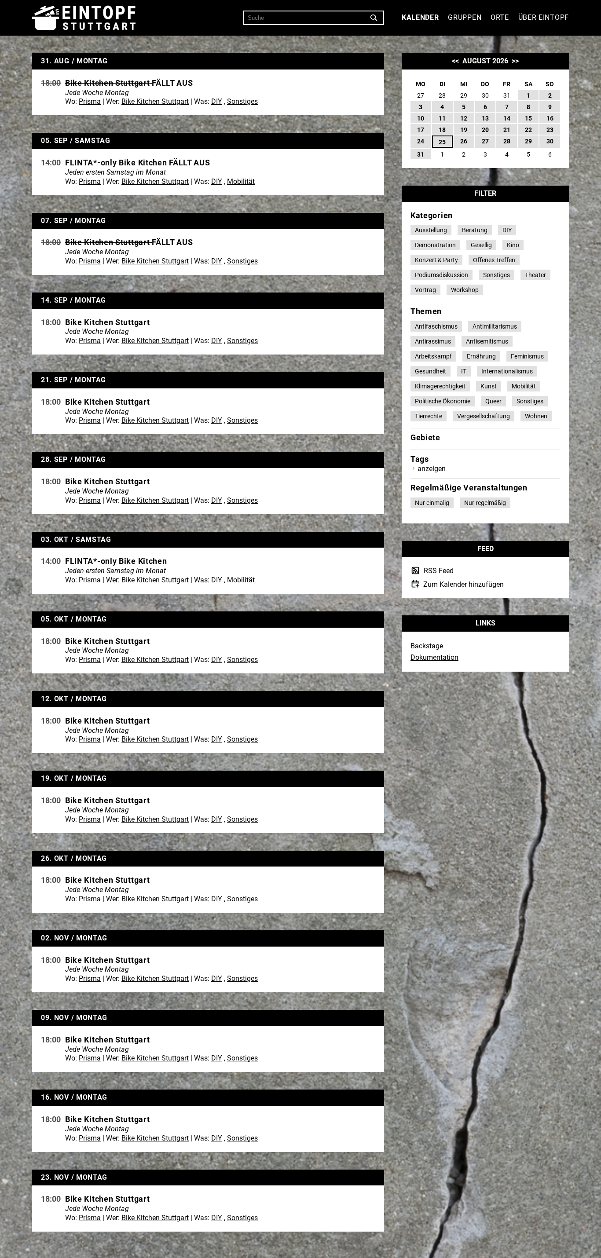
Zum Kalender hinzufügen (462, 584)
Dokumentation (434, 657)
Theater (535, 274)
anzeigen (432, 468)
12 (463, 118)
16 (549, 118)
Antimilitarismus (495, 326)
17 (420, 129)
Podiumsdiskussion (441, 274)
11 (442, 118)
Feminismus (527, 356)
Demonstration (435, 245)
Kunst (488, 386)
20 (485, 129)
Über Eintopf (543, 17)
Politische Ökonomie (442, 401)
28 (506, 141)
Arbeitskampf (433, 356)
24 (420, 141)
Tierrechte (428, 416)
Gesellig (481, 245)
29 (528, 141)
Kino (513, 245)
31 (420, 154)
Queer (493, 401)
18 (442, 129)
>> (515, 61)
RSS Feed (438, 571)
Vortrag (425, 289)
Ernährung (481, 356)
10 (420, 118)
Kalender (420, 17)
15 (528, 118)
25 (442, 142)
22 (528, 129)
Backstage (426, 646)
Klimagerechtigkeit (440, 386)
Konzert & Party (436, 259)
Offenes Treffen (494, 259)
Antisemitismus (487, 341)
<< (455, 61)
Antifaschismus (436, 326)
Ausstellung (431, 230)
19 (463, 129)
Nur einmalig (432, 502)
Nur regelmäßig (485, 502)
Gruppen (464, 17)
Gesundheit (430, 371)
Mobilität (241, 181)
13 (485, 118)
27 (485, 141)
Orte (500, 17)
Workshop (465, 289)
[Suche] (374, 18)
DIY (216, 101)
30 (549, 141)
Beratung (474, 230)
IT (463, 371)
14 (506, 118)
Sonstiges (242, 101)
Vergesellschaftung (483, 416)
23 (549, 129)
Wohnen (536, 416)
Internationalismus (507, 371)
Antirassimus (433, 341)
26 (463, 141)
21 (506, 129)
